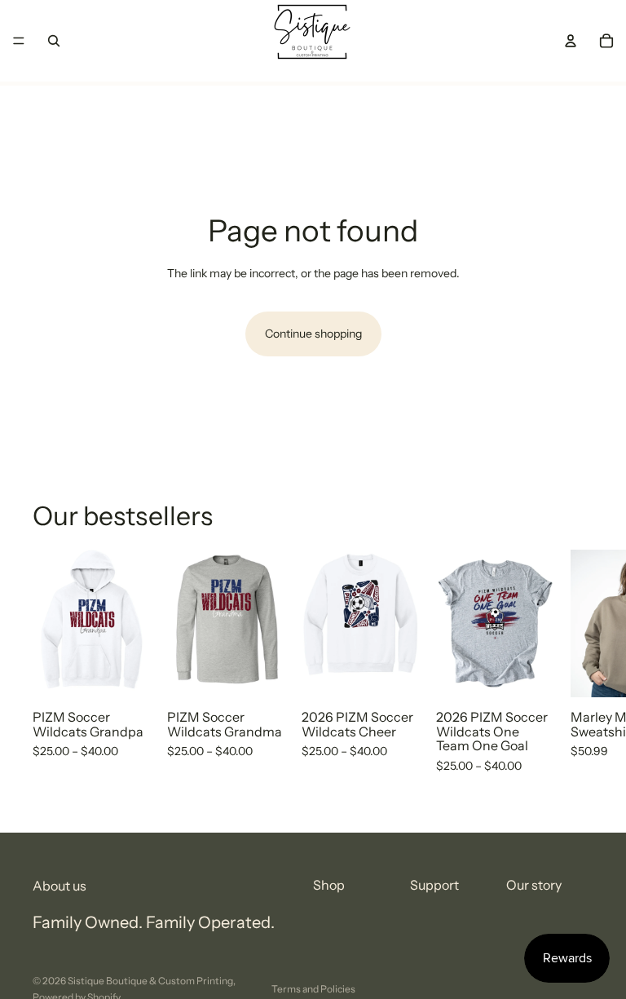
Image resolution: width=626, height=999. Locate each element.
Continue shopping (313, 333)
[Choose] (125, 672)
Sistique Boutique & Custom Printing (150, 981)
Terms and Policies (313, 989)
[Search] (54, 41)
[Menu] (18, 41)
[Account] (571, 41)
